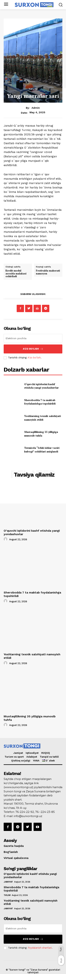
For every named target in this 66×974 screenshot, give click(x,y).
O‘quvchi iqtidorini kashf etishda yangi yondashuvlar (41, 385)
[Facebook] (20, 308)
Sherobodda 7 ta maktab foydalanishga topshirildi (40, 401)
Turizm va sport (14, 756)
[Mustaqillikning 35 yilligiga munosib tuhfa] (12, 434)
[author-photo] (6, 539)
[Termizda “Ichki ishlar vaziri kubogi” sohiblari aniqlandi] (12, 449)
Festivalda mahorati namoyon (48, 272)
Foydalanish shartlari (40, 947)
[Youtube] (38, 827)
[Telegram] (45, 308)
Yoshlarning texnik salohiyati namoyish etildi (42, 417)
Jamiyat (18, 753)
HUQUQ (45, 753)
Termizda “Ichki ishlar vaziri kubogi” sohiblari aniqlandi (41, 449)
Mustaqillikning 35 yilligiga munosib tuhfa (41, 433)
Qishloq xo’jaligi (20, 760)
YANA (36, 760)
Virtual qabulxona (16, 858)
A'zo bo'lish (34, 357)
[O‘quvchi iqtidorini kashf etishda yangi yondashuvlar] (12, 386)
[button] (60, 4)
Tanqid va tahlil (49, 756)
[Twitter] (28, 308)
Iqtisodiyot (32, 753)
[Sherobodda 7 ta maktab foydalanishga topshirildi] (12, 402)
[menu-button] (5, 4)
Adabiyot (31, 756)
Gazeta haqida (14, 846)
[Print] (37, 308)
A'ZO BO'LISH (31, 348)
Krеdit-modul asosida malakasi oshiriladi (16, 273)
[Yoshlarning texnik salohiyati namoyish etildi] (12, 418)
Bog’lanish (11, 852)
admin (36, 107)
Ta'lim (33, 89)
